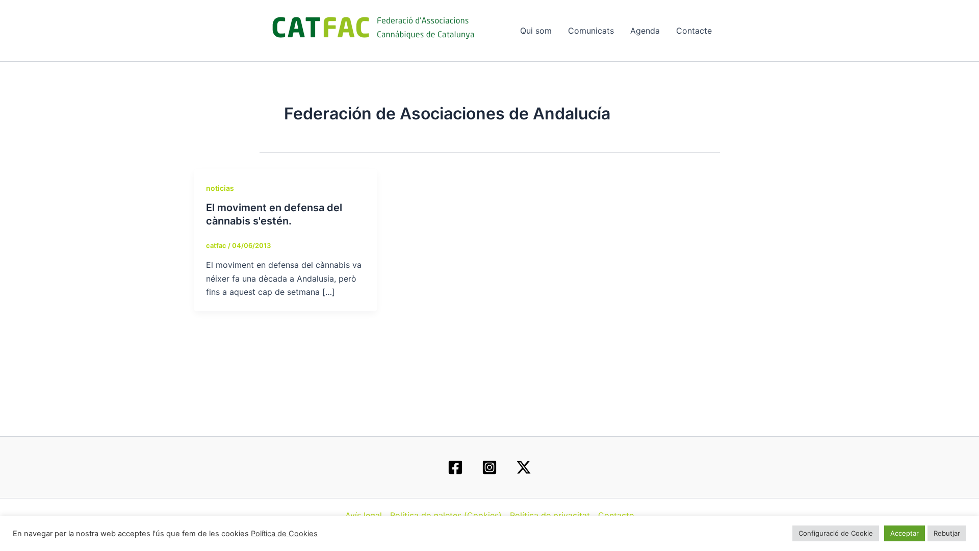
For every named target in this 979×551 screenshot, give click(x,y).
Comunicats (591, 31)
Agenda (645, 31)
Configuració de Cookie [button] (835, 533)
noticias (220, 188)
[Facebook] (455, 467)
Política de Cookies (284, 533)
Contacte (694, 31)
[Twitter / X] (523, 467)
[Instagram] (489, 467)
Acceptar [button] (904, 533)
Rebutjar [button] (947, 533)
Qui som (536, 31)
